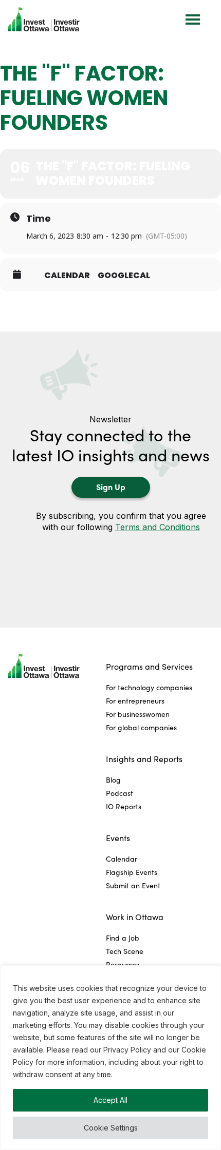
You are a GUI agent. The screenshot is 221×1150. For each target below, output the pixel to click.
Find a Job (122, 938)
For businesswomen (138, 714)
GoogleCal (124, 275)
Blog (113, 780)
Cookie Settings (111, 1127)
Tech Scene (124, 951)
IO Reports (123, 806)
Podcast (119, 793)
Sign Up (110, 486)
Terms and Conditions (157, 527)
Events (118, 837)
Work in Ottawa (134, 916)
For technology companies (149, 687)
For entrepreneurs (135, 701)
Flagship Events (131, 872)
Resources (122, 964)
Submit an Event (133, 885)
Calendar (67, 275)
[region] (110, 1057)
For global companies (141, 727)
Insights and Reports (144, 758)
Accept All (110, 1100)
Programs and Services (149, 666)
